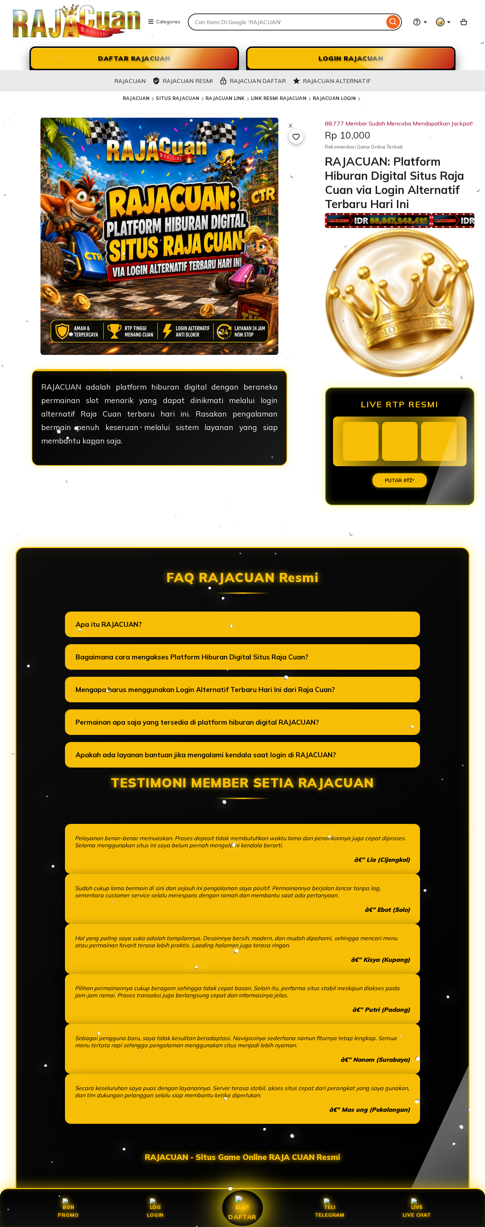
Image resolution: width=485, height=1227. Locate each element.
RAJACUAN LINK (225, 98)
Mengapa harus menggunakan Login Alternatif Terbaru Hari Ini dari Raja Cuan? (205, 689)
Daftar (242, 1217)
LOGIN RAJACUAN (350, 58)
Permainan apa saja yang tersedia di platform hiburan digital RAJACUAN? (197, 722)
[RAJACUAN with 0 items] (463, 21)
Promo (68, 1215)
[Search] (393, 21)
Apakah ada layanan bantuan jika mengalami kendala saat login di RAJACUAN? (206, 755)
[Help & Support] (420, 21)
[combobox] (286, 21)
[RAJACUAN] (76, 35)
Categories (168, 21)
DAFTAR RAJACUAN (134, 58)
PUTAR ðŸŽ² (399, 480)
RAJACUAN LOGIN (334, 98)
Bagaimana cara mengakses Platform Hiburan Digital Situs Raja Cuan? (192, 657)
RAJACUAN (136, 98)
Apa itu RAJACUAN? (109, 624)
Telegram (329, 1215)
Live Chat (417, 1215)
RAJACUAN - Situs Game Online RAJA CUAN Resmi (242, 1157)
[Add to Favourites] (296, 136)
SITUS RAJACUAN (177, 98)
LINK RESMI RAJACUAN (278, 98)
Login (155, 1215)
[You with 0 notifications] (443, 21)
